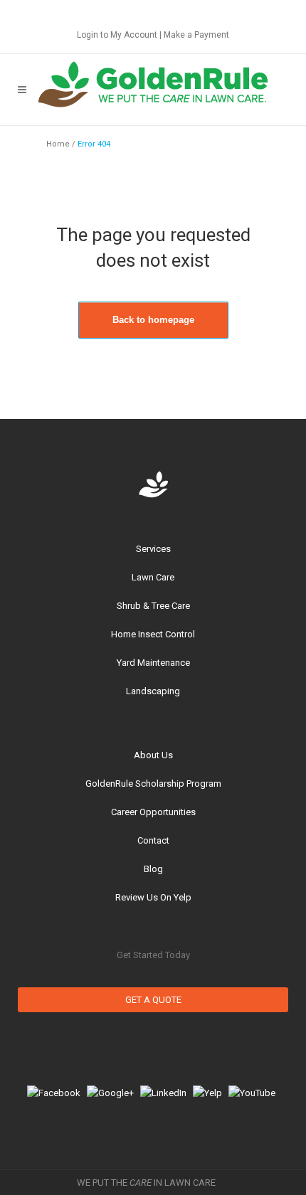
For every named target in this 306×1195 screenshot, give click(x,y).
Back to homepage (153, 319)
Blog (153, 869)
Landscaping (153, 691)
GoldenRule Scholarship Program (153, 783)
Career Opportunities (153, 812)
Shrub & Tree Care (153, 605)
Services (153, 548)
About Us (153, 755)
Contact (153, 840)
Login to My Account (117, 35)
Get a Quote (153, 999)
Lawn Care (153, 577)
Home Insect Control (153, 634)
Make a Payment (196, 35)
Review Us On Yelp (153, 897)
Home (58, 144)
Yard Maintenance (153, 662)
